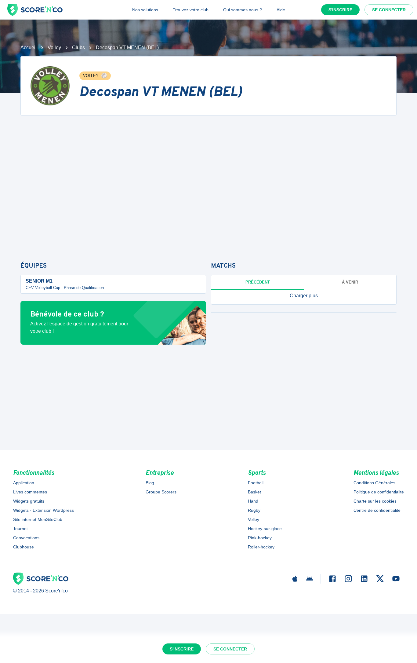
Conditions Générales (374, 482)
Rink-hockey (260, 537)
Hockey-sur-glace (265, 528)
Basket (254, 491)
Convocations (26, 537)
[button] (303, 296)
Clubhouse (23, 546)
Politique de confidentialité (379, 491)
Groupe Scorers (161, 491)
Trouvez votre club (191, 9)
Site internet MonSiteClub (37, 519)
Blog (150, 482)
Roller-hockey (261, 546)
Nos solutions (145, 9)
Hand (253, 501)
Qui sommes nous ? (242, 9)
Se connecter (389, 9)
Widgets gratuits (28, 501)
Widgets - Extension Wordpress (43, 510)
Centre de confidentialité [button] (377, 510)
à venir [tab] (350, 282)
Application (23, 482)
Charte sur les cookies (375, 501)
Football (255, 482)
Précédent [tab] (257, 282)
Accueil (28, 47)
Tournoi (20, 528)
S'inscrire (340, 9)
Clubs (78, 47)
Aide (281, 9)
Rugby (254, 510)
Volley (54, 47)
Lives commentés (30, 491)
